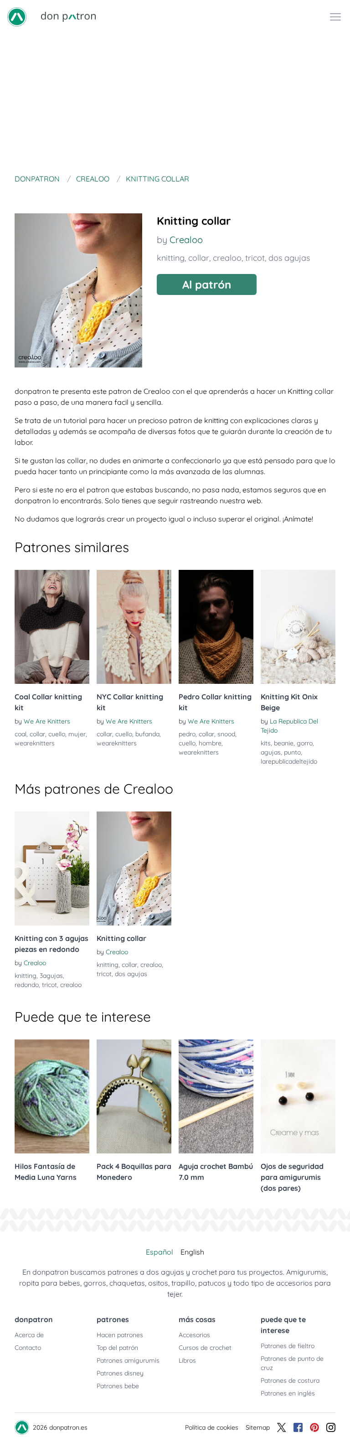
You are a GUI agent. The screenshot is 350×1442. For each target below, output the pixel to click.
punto (292, 752)
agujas (271, 752)
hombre (210, 743)
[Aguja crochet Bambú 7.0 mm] (216, 1096)
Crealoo (186, 239)
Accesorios (194, 1335)
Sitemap (258, 1427)
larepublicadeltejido (289, 761)
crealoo (227, 258)
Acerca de (29, 1335)
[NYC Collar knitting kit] (134, 627)
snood (226, 734)
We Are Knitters (47, 721)
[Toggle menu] (335, 17)
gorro (305, 743)
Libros (187, 1360)
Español (159, 1251)
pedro (187, 734)
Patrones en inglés (288, 1393)
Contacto (28, 1348)
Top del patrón (117, 1348)
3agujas (51, 976)
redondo (27, 985)
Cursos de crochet (205, 1348)
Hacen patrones (120, 1335)
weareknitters (35, 743)
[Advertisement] (175, 102)
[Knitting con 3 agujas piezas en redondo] (52, 868)
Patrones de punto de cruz (292, 1363)
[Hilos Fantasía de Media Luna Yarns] (52, 1096)
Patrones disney (120, 1373)
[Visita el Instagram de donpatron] (330, 1427)
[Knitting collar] (134, 868)
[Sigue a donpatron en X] (281, 1427)
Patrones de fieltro (287, 1346)
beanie (283, 743)
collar (198, 258)
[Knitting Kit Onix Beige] (298, 627)
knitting (171, 258)
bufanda (147, 734)
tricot (255, 258)
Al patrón (206, 284)
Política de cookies (211, 1427)
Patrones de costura (290, 1380)
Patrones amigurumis (128, 1360)
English (192, 1251)
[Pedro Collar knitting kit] (216, 627)
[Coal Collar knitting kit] (52, 627)
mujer (77, 734)
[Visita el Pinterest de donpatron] (314, 1427)
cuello (56, 734)
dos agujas (289, 258)
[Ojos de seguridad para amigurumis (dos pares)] (298, 1096)
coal (20, 734)
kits (266, 743)
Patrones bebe (118, 1386)
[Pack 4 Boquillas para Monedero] (134, 1096)
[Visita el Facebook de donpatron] (298, 1427)
